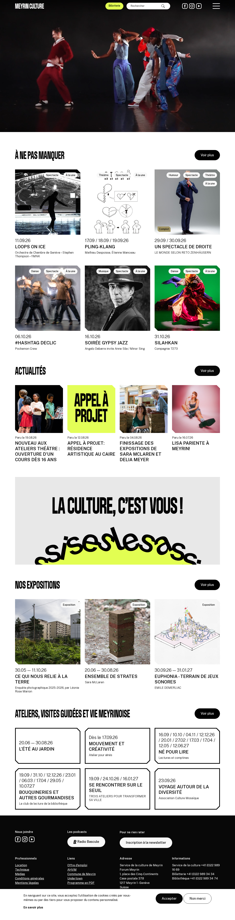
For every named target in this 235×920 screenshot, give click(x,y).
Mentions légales (27, 883)
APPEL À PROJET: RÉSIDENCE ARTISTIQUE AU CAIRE (91, 448)
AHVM (72, 869)
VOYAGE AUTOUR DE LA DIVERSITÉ (184, 789)
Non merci (197, 898)
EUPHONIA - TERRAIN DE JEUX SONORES (186, 679)
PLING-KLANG (100, 246)
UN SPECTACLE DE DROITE (183, 246)
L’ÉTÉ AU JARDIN (36, 748)
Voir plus (207, 155)
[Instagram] (192, 6)
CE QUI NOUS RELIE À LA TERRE (41, 679)
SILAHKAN (166, 342)
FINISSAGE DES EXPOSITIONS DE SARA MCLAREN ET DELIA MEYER (140, 451)
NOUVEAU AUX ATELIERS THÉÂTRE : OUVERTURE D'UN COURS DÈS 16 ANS (37, 451)
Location (21, 865)
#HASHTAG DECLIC (35, 342)
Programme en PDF (81, 883)
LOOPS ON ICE (30, 246)
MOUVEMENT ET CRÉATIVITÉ (106, 746)
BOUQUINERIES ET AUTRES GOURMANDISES (46, 795)
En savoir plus (33, 907)
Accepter (169, 898)
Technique (22, 869)
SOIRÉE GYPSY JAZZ (106, 342)
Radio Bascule (88, 842)
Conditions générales (29, 878)
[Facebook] (185, 6)
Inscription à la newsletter (146, 842)
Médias (20, 874)
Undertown (74, 878)
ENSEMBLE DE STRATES (111, 676)
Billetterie (114, 5)
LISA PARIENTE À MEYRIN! (190, 445)
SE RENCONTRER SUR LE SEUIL (115, 787)
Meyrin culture (29, 6)
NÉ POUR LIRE (174, 751)
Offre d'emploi (77, 865)
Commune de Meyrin (81, 874)
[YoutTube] (199, 6)
